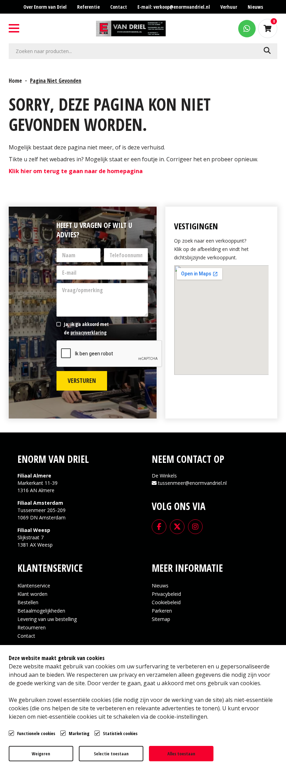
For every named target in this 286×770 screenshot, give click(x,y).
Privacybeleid (166, 594)
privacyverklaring (88, 332)
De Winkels (164, 475)
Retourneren (31, 627)
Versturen (82, 380)
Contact (26, 635)
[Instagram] (195, 526)
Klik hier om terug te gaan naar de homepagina (76, 171)
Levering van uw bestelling (47, 619)
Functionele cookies (36, 733)
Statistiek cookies (120, 733)
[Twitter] (177, 526)
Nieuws (160, 585)
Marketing (79, 733)
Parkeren (162, 610)
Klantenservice (33, 585)
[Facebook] (159, 526)
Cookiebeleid (166, 602)
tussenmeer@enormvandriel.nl (192, 483)
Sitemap (161, 619)
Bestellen (27, 602)
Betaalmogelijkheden (41, 610)
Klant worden (32, 594)
